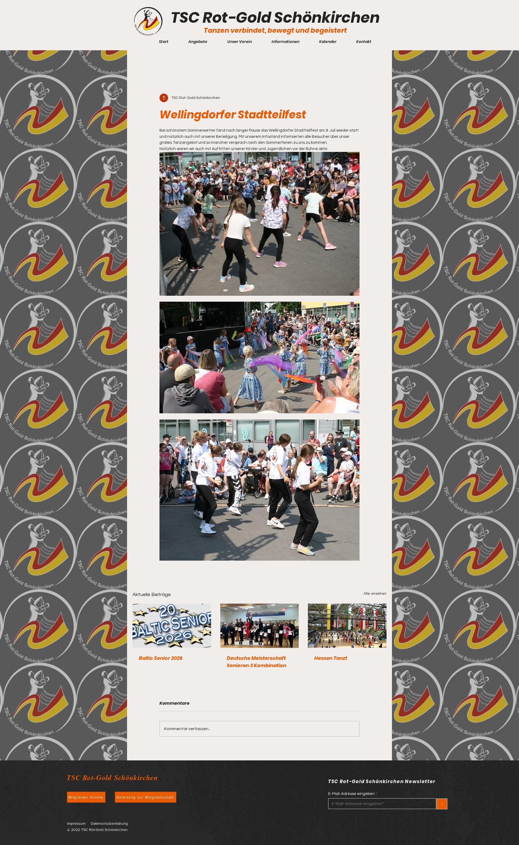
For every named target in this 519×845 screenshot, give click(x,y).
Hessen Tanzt (330, 658)
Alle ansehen (375, 594)
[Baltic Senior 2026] (171, 626)
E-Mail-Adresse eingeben (351, 794)
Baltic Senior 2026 (160, 658)
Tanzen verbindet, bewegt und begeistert (275, 30)
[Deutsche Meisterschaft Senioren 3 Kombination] (259, 626)
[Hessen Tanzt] (347, 626)
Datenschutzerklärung (109, 823)
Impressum (76, 823)
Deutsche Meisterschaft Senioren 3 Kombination (256, 662)
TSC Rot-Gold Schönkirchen (275, 17)
